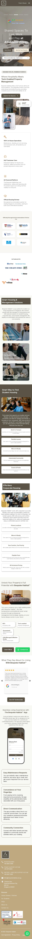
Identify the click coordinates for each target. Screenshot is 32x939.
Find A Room (8, 50)
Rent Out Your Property (21, 50)
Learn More (8, 649)
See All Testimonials (16, 700)
